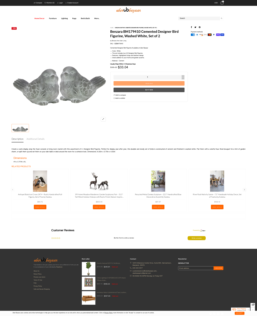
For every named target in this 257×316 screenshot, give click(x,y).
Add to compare (120, 95)
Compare (39, 3)
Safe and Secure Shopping (42, 289)
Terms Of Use (38, 280)
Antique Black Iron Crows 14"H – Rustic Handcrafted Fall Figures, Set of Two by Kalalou (40, 195)
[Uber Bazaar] (128, 10)
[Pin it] (199, 27)
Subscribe (218, 268)
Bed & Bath (85, 18)
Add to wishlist (120, 98)
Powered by (196, 230)
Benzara (114, 40)
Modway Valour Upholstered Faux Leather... (112, 292)
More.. (96, 18)
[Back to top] (252, 310)
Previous (13, 190)
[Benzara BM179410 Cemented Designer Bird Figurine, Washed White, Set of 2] (59, 75)
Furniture (53, 18)
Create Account (72, 3)
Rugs (74, 18)
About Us (36, 271)
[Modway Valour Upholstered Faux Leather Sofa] (88, 298)
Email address (184, 268)
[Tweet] (195, 27)
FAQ (35, 283)
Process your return (39, 277)
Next (244, 190)
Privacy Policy (38, 286)
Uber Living (123, 40)
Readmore (59, 267)
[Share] (191, 27)
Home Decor (39, 18)
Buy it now (149, 90)
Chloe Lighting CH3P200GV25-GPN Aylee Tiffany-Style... (111, 279)
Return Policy (38, 274)
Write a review (197, 238)
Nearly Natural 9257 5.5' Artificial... (108, 263)
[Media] (103, 119)
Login (61, 3)
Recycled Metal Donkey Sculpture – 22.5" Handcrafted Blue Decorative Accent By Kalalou (158, 195)
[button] (183, 78)
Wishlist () (50, 3)
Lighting (64, 18)
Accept (239, 313)
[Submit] (221, 18)
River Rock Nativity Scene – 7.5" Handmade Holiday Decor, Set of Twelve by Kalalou (217, 195)
